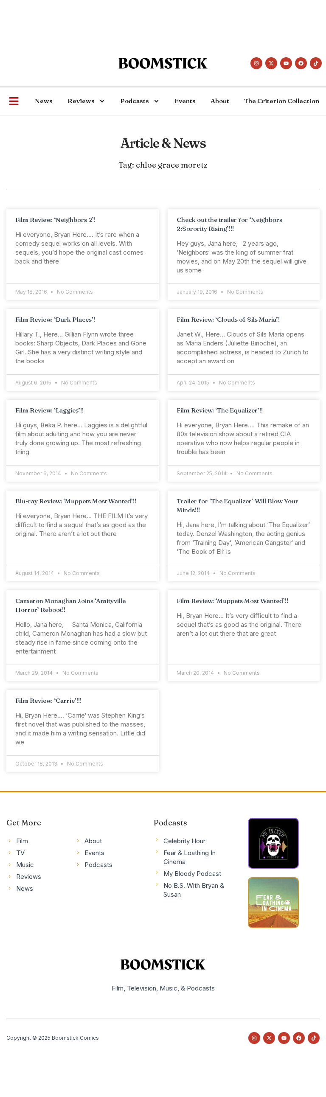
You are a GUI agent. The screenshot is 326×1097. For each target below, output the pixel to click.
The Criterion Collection (281, 101)
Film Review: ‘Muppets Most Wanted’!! (232, 601)
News (44, 101)
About (220, 101)
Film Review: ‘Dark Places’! (55, 319)
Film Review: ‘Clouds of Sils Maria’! (228, 319)
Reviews (81, 101)
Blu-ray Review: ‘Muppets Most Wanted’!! (75, 501)
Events (185, 101)
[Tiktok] (316, 63)
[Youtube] (286, 63)
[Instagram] (256, 63)
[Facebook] (301, 63)
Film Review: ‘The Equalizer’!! (220, 410)
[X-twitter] (271, 63)
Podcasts (134, 101)
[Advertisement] (154, 19)
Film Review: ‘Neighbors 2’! (55, 220)
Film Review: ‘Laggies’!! (49, 410)
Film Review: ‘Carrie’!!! (48, 700)
